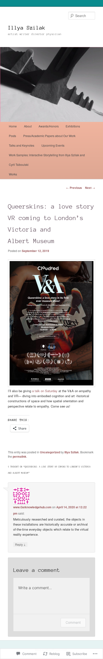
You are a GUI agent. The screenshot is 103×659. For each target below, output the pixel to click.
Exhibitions (73, 126)
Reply (20, 544)
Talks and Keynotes (21, 145)
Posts (12, 136)
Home (13, 126)
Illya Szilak (26, 27)
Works (13, 174)
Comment (73, 622)
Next (90, 188)
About (28, 126)
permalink (19, 456)
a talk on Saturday (44, 391)
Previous (74, 188)
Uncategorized (50, 452)
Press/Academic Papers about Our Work (49, 136)
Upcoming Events (52, 145)
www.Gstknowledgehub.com (32, 507)
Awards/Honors (49, 126)
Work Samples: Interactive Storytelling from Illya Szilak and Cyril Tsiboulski (47, 160)
